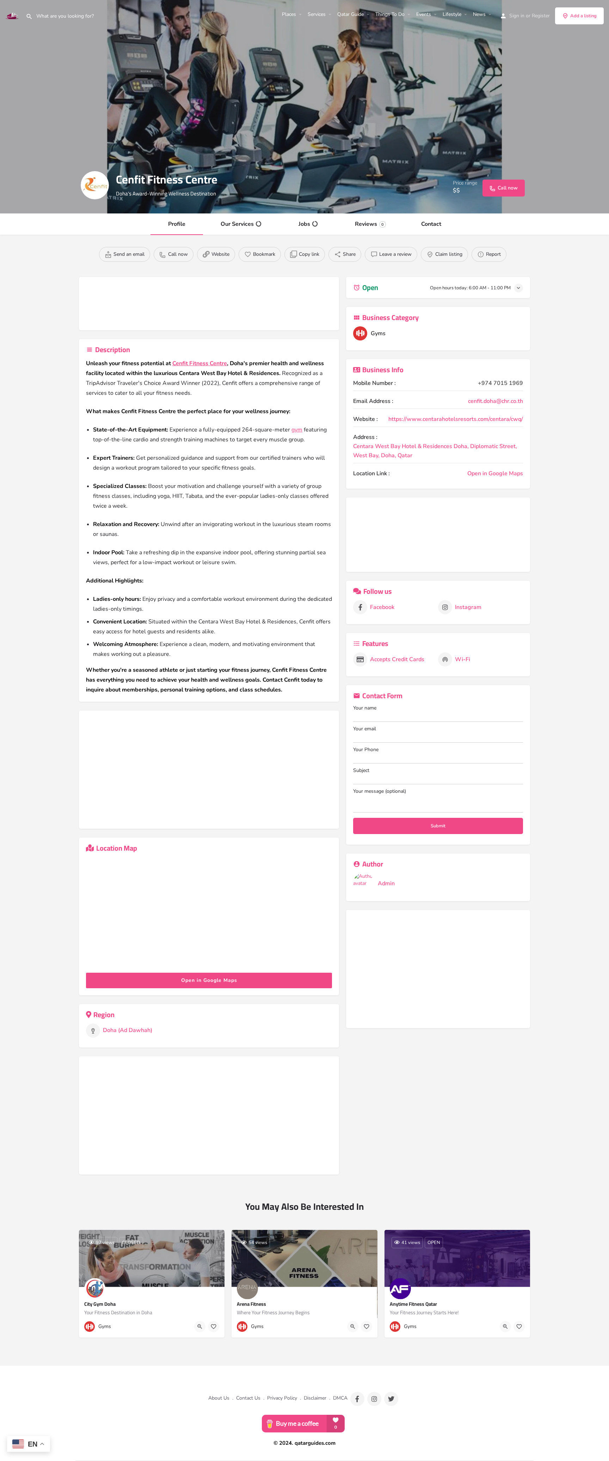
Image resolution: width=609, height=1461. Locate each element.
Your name (364, 708)
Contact (431, 224)
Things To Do (390, 14)
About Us (218, 1398)
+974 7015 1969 (500, 383)
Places (289, 14)
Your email (364, 728)
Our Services (237, 224)
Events (423, 14)
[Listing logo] (95, 185)
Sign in (516, 15)
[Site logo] (12, 15)
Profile (176, 224)
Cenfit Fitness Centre (199, 363)
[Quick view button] (199, 1326)
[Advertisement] (209, 305)
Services (317, 14)
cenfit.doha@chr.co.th (495, 401)
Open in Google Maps (495, 473)
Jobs (304, 224)
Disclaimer (315, 1398)
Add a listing (583, 16)
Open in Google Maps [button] (209, 980)
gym (296, 430)
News (479, 14)
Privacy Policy (282, 1398)
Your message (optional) (379, 791)
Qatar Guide (350, 14)
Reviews (369, 224)
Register (541, 15)
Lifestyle (452, 14)
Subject (361, 770)
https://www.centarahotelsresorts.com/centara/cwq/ (455, 419)
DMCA (340, 1398)
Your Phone (366, 749)
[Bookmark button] (213, 1326)
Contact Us (248, 1398)
